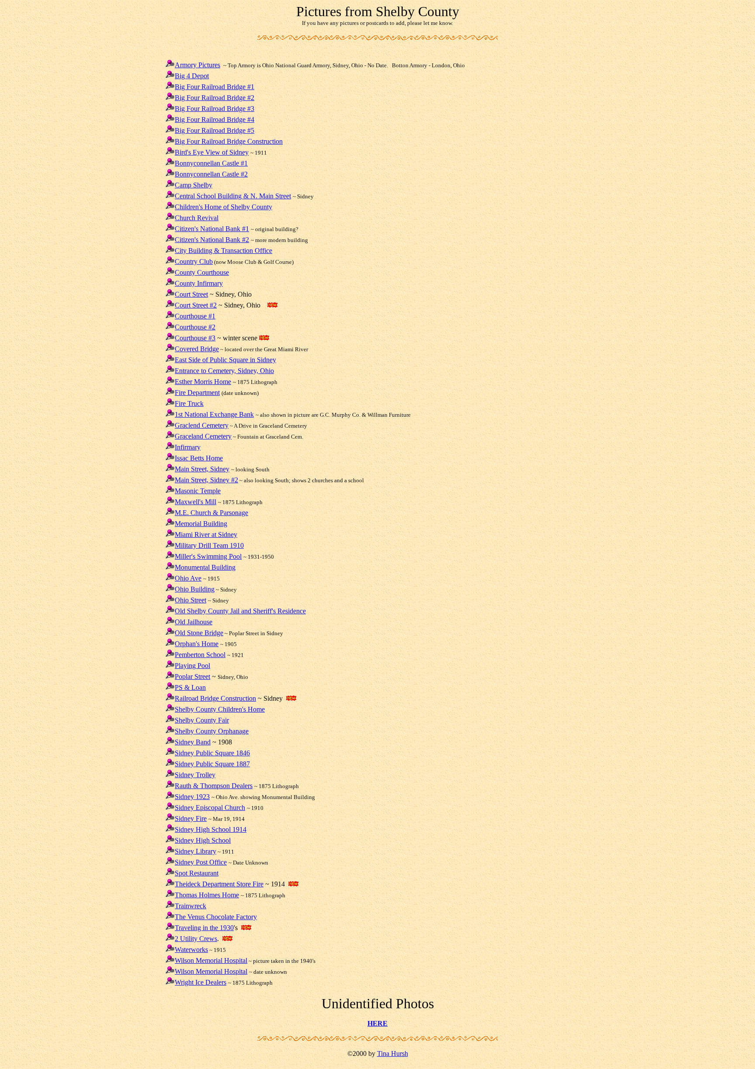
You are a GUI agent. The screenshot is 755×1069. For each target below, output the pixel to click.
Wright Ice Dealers (200, 982)
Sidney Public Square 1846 (212, 753)
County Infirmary (199, 283)
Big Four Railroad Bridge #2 (214, 97)
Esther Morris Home (203, 381)
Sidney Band (193, 742)
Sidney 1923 (192, 796)
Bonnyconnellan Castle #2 (211, 174)
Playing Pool (192, 665)
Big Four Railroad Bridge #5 (214, 130)
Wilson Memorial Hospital (211, 960)
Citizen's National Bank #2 (212, 239)
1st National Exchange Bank (214, 414)
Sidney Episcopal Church (210, 807)
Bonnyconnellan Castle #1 (211, 163)
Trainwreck (190, 906)
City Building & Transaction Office (223, 250)
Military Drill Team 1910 (209, 545)
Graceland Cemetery (203, 436)
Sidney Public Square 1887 (212, 764)
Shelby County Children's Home (220, 709)
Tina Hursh (392, 1053)
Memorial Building (201, 523)
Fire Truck (189, 403)
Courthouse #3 (195, 338)
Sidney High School (203, 840)
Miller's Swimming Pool (208, 556)
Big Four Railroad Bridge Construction (229, 141)
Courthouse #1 (195, 316)
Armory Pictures (197, 65)
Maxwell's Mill (195, 501)
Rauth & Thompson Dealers (214, 785)
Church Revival (196, 217)
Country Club (194, 261)
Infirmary (188, 447)
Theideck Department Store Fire (219, 884)
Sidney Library (195, 851)
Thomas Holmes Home (207, 895)
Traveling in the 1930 (204, 927)
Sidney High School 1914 (210, 829)
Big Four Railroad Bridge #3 (214, 108)
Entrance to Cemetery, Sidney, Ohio (224, 370)
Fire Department (197, 392)
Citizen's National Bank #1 (212, 228)
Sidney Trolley (195, 774)
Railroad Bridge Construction (215, 698)
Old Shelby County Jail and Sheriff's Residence (240, 611)
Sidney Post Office (201, 862)
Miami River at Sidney (206, 534)
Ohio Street (190, 600)
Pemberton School (200, 654)
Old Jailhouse (193, 622)
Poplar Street (192, 676)
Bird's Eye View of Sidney (212, 152)
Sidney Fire (191, 818)
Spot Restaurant (196, 873)
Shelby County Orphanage (212, 731)
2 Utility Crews (196, 938)
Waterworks (191, 949)
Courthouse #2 (195, 327)
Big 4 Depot (192, 76)
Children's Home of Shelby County (223, 207)
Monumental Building (205, 567)
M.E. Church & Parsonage (211, 512)
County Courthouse (202, 272)
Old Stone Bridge (199, 633)
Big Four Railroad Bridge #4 (214, 119)
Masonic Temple (198, 491)
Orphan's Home (196, 643)
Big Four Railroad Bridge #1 (214, 86)
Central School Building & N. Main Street (233, 196)
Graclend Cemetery (202, 425)
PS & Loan (190, 687)
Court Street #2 (196, 305)
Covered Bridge (197, 349)
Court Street (191, 294)
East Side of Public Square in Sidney (225, 359)
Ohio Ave (188, 578)
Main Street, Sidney (202, 469)
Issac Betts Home (199, 458)
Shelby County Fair (202, 720)
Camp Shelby (193, 185)
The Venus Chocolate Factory (216, 916)
